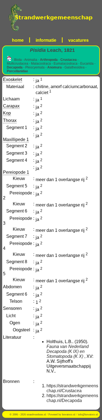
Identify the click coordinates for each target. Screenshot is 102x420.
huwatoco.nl (68, 414)
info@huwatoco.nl (88, 414)
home (18, 40)
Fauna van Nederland (68, 346)
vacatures (78, 40)
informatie (46, 40)
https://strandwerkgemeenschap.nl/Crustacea (72, 388)
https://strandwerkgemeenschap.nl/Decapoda (72, 398)
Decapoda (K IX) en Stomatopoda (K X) (66, 354)
